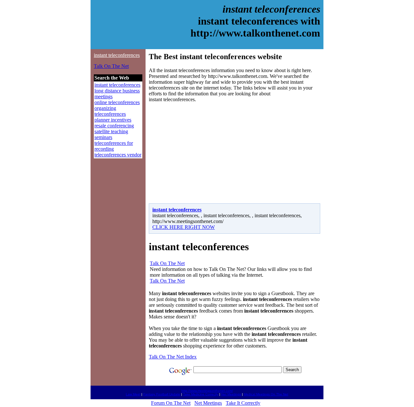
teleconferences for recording (113, 146)
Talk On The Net (111, 66)
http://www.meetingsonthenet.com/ (207, 390)
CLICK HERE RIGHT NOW (183, 227)
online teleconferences (117, 102)
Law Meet (133, 394)
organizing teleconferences (110, 111)
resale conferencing (114, 125)
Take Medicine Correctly (200, 394)
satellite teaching (111, 131)
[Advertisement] (203, 153)
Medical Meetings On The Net (266, 394)
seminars (103, 137)
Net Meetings (231, 394)
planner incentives (112, 120)
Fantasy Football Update (161, 394)
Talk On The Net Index (173, 356)
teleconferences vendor (117, 154)
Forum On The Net (171, 403)
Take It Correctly (243, 403)
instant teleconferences (117, 55)
